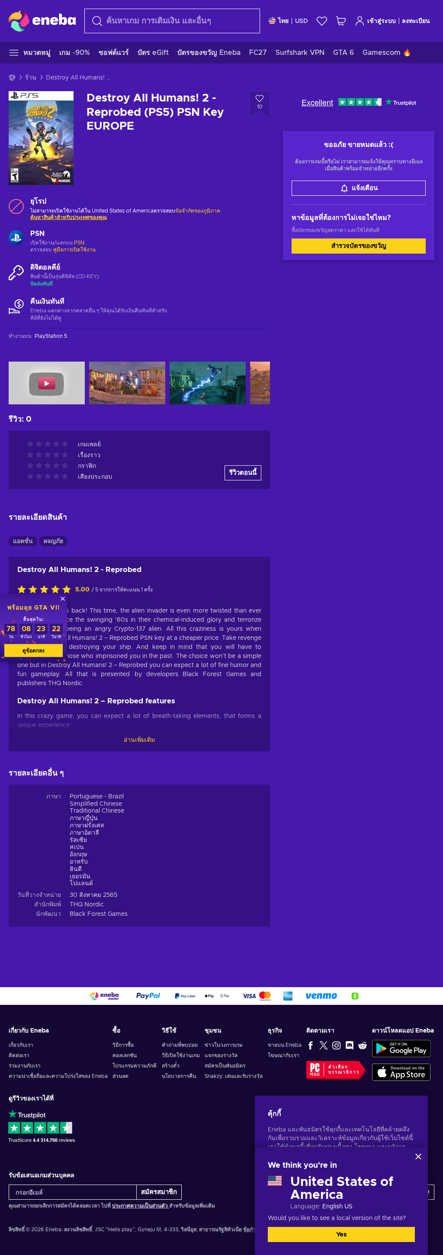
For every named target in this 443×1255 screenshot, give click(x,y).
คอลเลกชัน (124, 1055)
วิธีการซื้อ (123, 1045)
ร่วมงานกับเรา (25, 1065)
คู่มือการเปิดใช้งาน (74, 249)
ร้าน (30, 78)
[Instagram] (336, 1045)
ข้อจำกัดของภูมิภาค (197, 210)
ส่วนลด (120, 1076)
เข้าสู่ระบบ (381, 21)
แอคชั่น (23, 541)
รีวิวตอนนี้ (243, 473)
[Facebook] (310, 1045)
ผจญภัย (53, 541)
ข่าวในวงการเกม (224, 1045)
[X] (323, 1045)
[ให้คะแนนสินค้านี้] (46, 590)
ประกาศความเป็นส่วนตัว (140, 1205)
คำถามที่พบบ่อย (180, 1045)
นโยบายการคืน (179, 1076)
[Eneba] (42, 20)
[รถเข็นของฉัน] (340, 21)
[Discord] (349, 1045)
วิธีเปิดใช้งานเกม (181, 1055)
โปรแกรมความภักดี (134, 1065)
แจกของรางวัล (221, 1055)
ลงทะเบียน (416, 21)
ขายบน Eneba (285, 1045)
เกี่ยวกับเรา (21, 1045)
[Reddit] (362, 1045)
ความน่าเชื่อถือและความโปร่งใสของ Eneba (58, 1076)
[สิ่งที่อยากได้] (321, 21)
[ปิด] (418, 1156)
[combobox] (172, 21)
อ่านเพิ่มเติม (139, 740)
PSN (79, 242)
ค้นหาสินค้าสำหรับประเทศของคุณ (68, 217)
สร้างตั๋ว (171, 1065)
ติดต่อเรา (19, 1055)
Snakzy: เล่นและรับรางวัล (234, 1076)
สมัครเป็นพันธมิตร (225, 1065)
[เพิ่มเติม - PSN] (16, 239)
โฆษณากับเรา (283, 1055)
